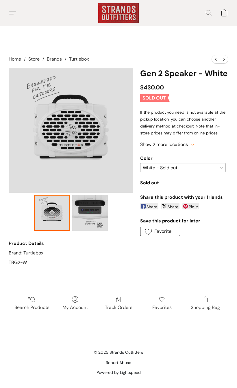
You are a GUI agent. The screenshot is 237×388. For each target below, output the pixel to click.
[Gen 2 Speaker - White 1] (90, 213)
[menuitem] (216, 59)
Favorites (162, 307)
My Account (75, 307)
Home (15, 59)
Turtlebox (79, 59)
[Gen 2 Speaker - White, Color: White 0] (52, 213)
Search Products (31, 307)
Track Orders (118, 307)
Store (34, 59)
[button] (118, 13)
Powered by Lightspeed (119, 372)
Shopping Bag (205, 307)
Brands (54, 59)
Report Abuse (118, 362)
